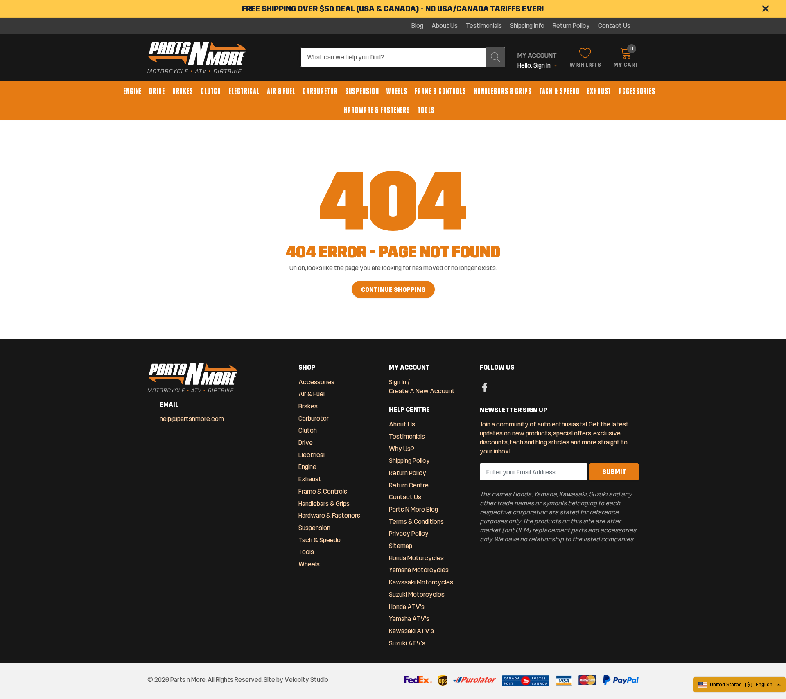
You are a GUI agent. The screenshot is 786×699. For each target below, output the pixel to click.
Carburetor (320, 91)
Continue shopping (393, 289)
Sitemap (400, 546)
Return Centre (409, 485)
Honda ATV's (407, 607)
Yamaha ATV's (409, 618)
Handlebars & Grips (503, 91)
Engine (132, 91)
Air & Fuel (281, 91)
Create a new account (422, 391)
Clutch (211, 91)
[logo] (196, 58)
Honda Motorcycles (416, 558)
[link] (485, 387)
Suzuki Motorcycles (417, 594)
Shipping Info (527, 26)
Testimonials (484, 26)
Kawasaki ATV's (411, 631)
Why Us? (401, 449)
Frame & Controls (440, 91)
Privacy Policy (409, 533)
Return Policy (571, 26)
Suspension (362, 91)
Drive (157, 91)
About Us (444, 26)
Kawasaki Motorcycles (421, 582)
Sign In (397, 382)
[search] (495, 57)
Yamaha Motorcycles (419, 570)
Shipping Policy (409, 460)
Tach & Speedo (559, 91)
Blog (417, 26)
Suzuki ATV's (407, 643)
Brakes (182, 91)
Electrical (244, 91)
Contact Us (614, 26)
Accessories (637, 91)
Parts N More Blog (413, 509)
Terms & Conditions (416, 521)
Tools (426, 110)
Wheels (396, 91)
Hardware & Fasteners (377, 110)
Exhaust (599, 91)
